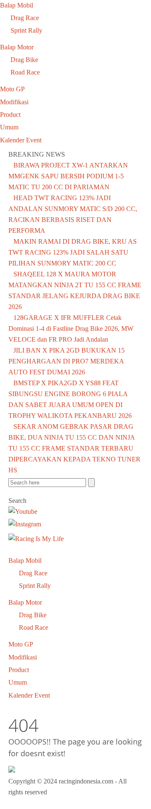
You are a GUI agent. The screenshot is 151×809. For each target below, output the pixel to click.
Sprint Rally (26, 30)
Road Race (25, 72)
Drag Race (24, 17)
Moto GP (12, 89)
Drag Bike (24, 59)
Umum (9, 127)
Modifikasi (14, 102)
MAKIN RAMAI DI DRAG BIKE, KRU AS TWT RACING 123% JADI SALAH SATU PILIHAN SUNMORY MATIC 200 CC (72, 252)
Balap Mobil (16, 5)
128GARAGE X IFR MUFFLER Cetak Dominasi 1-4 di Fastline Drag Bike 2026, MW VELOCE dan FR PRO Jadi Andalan (70, 328)
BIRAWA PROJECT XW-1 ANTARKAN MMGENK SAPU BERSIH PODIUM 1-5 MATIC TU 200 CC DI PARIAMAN (68, 176)
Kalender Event (21, 140)
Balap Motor (17, 47)
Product (10, 114)
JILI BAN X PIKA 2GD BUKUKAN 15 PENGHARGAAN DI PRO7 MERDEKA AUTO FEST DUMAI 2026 (66, 361)
